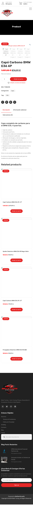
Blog (2, 430)
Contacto (3, 427)
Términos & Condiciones (9, 419)
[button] (30, 45)
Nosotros (3, 416)
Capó (12, 90)
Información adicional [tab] (19, 110)
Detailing (3, 424)
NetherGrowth (20, 496)
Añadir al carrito (18, 79)
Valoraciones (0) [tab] (8, 115)
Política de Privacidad (8, 422)
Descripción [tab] (6, 110)
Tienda (3, 432)
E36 (7, 95)
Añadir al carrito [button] (16, 211)
